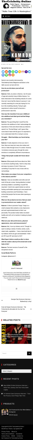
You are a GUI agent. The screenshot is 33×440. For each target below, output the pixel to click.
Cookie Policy (5, 436)
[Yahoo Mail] (26, 71)
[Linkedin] (9, 71)
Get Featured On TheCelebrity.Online (12, 438)
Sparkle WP (18, 428)
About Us (20, 279)
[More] (13, 75)
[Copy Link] (19, 71)
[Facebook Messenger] (16, 71)
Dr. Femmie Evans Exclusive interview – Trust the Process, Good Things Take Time (17, 395)
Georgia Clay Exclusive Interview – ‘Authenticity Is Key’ (21, 300)
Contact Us (20, 436)
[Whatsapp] (13, 71)
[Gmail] (22, 71)
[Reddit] (6, 71)
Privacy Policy (5, 431)
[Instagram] (9, 75)
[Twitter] (3, 71)
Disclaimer (19, 434)
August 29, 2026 (8, 341)
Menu (7, 16)
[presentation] (25, 326)
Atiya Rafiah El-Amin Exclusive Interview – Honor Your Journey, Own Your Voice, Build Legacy (16, 388)
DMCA (13, 436)
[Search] (29, 353)
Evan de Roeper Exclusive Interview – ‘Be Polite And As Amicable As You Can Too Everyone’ (13, 309)
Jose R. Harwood (15, 64)
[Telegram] (29, 71)
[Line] (6, 75)
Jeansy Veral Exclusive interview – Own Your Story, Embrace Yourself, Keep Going (16, 336)
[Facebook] (3, 75)
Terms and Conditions (7, 434)
